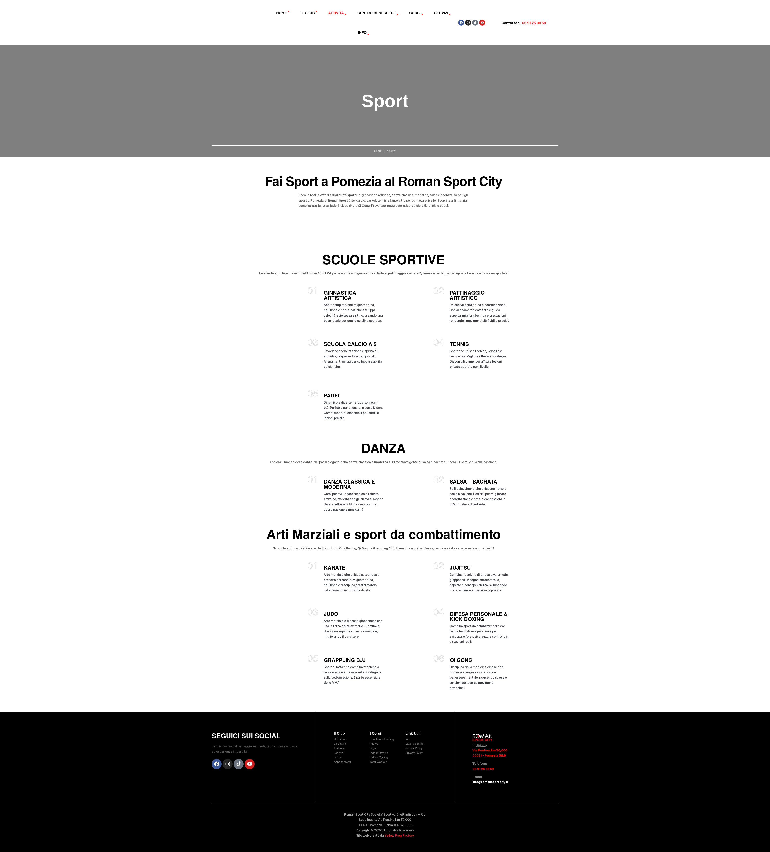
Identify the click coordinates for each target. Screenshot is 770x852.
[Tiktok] (475, 23)
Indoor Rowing (379, 752)
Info (407, 739)
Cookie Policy (413, 748)
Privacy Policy (414, 752)
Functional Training (382, 739)
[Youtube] (482, 23)
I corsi (337, 757)
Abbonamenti (342, 761)
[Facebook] (461, 23)
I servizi (338, 752)
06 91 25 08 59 (483, 769)
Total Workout (378, 761)
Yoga (373, 748)
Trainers (339, 748)
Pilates (374, 743)
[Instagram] (468, 23)
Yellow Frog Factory (399, 835)
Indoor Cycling (379, 757)
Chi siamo (340, 739)
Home (378, 151)
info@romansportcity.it (490, 782)
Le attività (340, 743)
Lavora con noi (414, 743)
